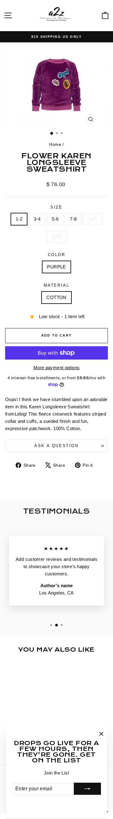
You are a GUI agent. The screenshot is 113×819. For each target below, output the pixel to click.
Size (56, 207)
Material (57, 285)
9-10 (93, 219)
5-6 (55, 219)
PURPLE (56, 266)
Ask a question (56, 445)
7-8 (73, 219)
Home (55, 144)
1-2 (19, 219)
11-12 (56, 236)
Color (56, 254)
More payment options (56, 367)
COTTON (56, 297)
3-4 (37, 219)
